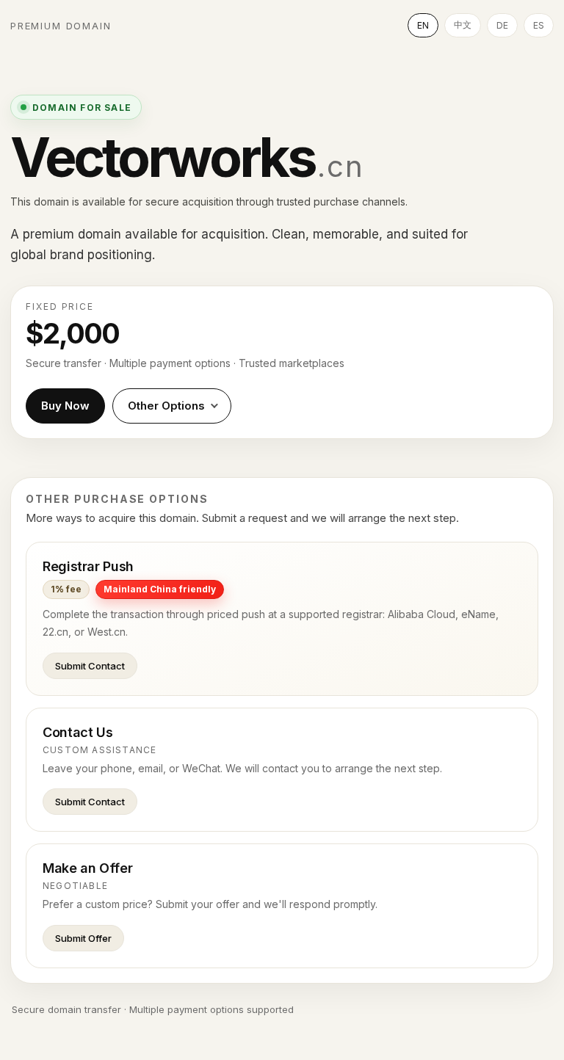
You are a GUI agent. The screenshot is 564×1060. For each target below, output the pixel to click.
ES (538, 25)
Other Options (166, 406)
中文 (462, 24)
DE (502, 25)
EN (423, 25)
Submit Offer (83, 938)
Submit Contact (90, 666)
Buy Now (65, 406)
